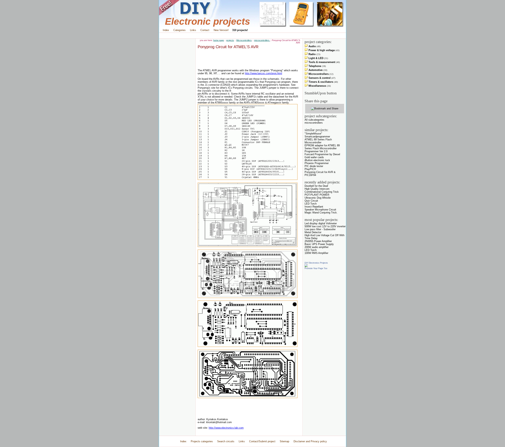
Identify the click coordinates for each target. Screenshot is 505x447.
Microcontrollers (244, 40)
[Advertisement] (252, 35)
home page (218, 40)
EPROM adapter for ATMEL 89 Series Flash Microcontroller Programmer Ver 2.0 (322, 148)
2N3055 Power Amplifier (318, 241)
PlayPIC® (310, 169)
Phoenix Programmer (317, 163)
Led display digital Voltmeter (321, 223)
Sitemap (284, 441)
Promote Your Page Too (316, 268)
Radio (312, 54)
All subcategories (314, 119)
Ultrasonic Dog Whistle (318, 197)
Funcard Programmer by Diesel (322, 154)
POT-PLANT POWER (317, 194)
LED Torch (311, 203)
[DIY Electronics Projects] (306, 266)
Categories (179, 30)
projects (230, 40)
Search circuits (225, 441)
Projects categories (202, 441)
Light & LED (315, 58)
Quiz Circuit (311, 200)
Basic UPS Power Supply (319, 244)
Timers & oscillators (320, 81)
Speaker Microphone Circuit (320, 209)
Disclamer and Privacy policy (310, 441)
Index (166, 30)
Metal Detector (313, 232)
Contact (204, 30)
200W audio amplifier (316, 247)
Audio (312, 46)
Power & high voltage (321, 50)
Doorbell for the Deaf (316, 185)
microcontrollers (262, 40)
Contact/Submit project (262, 441)
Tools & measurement (321, 62)
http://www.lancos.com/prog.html (263, 73)
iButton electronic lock (317, 160)
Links (193, 30)
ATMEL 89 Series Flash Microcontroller (318, 141)
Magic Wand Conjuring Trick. (321, 212)
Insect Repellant (314, 206)
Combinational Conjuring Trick (322, 191)
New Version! (221, 30)
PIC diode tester (314, 166)
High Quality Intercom (317, 188)
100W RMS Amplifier (316, 253)
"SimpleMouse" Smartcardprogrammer (317, 135)
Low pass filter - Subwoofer (320, 229)
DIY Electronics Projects (316, 263)
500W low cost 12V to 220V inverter (325, 226)
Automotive (315, 70)
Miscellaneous (317, 85)
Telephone (314, 66)
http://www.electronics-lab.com (226, 427)
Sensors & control (319, 77)
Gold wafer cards (314, 157)
